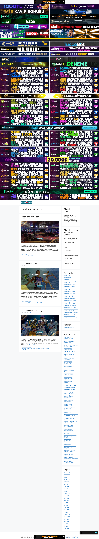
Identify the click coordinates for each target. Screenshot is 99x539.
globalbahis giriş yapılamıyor (68, 392)
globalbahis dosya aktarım (26, 348)
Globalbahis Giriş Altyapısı (69, 298)
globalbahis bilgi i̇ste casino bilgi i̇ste (69, 358)
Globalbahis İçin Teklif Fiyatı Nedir (35, 311)
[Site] (24, 69)
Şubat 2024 (66, 503)
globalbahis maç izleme (69, 407)
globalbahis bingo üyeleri (26, 302)
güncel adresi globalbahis (68, 457)
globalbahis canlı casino (67, 367)
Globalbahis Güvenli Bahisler (70, 284)
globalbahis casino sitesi (68, 377)
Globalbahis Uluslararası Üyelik (70, 317)
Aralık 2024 (66, 486)
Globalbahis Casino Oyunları (68, 373)
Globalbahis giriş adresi (69, 387)
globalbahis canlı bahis (68, 365)
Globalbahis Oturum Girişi (69, 316)
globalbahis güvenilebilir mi (68, 396)
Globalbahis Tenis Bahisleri (69, 291)
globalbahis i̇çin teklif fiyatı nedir (36, 348)
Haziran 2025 (67, 479)
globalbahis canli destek (68, 362)
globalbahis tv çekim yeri (67, 439)
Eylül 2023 (66, 512)
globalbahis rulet (66, 421)
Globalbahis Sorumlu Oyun (69, 289)
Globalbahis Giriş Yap (69, 389)
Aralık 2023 (66, 507)
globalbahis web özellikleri (67, 444)
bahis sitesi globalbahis (68, 338)
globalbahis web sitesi (67, 441)
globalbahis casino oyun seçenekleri (68, 374)
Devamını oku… (31, 251)
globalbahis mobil (67, 408)
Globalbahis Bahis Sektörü (69, 314)
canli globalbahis (67, 339)
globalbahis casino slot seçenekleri (68, 378)
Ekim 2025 (66, 475)
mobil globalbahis (67, 459)
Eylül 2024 (66, 491)
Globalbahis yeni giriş (68, 451)
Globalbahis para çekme (69, 415)
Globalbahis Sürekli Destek (69, 296)
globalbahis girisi (67, 382)
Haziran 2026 (67, 474)
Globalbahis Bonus (67, 359)
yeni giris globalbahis (68, 462)
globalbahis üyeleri (41, 302)
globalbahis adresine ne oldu (68, 348)
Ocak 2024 (66, 505)
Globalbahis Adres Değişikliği (70, 281)
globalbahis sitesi (73, 421)
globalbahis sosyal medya (68, 425)
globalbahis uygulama (33, 255)
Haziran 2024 (67, 496)
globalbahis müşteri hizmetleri (69, 409)
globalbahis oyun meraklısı (67, 412)
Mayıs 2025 (66, 481)
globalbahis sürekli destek (68, 430)
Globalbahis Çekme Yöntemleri (70, 302)
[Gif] (49, 96)
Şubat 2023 (66, 525)
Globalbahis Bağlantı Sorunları (70, 300)
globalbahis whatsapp (70, 446)
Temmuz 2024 (67, 495)
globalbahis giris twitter (68, 383)
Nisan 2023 (66, 521)
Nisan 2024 (66, 500)
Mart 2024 (66, 502)
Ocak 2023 (66, 526)
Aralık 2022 (66, 528)
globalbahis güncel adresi (69, 395)
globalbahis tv (67, 433)
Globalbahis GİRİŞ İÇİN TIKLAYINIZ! (49, 39)
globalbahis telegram (67, 431)
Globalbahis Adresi (68, 275)
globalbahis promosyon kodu (69, 419)
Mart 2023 (66, 523)
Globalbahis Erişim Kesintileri (70, 303)
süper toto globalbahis (41, 255)
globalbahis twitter (67, 440)
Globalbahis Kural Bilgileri (69, 295)
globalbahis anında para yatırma (68, 349)
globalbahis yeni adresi (69, 448)
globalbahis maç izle (68, 405)
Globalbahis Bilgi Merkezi (69, 282)
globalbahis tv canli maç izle (68, 436)
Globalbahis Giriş (67, 277)
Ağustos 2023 (67, 514)
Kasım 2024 (66, 488)
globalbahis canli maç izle (69, 363)
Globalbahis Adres (74, 345)
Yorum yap (24, 256)
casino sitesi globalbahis (69, 341)
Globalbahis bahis (69, 351)
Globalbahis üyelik (68, 454)
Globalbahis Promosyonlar (26, 254)
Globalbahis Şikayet (68, 455)
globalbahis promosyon (69, 418)
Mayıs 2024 (66, 498)
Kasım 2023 (66, 509)
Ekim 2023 (66, 510)
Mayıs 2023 (66, 519)
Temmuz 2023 (67, 516)
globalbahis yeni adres (68, 447)
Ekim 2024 (66, 489)
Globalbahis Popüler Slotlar (69, 293)
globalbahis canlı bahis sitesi (68, 366)
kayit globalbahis (75, 458)
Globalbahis (66, 279)
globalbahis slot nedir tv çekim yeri (68, 422)
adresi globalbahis (67, 337)
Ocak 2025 (66, 484)
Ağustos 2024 (67, 493)
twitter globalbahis (68, 461)
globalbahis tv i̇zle (67, 437)
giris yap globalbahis (67, 345)
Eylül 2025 (66, 477)
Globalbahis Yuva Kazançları (70, 288)
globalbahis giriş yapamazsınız (68, 390)
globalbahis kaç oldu (25, 255)
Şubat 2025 (66, 482)
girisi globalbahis (67, 343)
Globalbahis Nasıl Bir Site (69, 411)
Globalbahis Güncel (69, 393)
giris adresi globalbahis (68, 342)
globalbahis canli (68, 361)
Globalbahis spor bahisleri (68, 426)
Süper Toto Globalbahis (30, 217)
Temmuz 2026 (67, 472)
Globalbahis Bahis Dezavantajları (71, 309)
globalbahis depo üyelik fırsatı (68, 381)
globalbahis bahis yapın (67, 355)
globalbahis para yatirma (71, 414)
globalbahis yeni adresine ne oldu (69, 450)
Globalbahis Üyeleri (29, 264)
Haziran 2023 (67, 518)
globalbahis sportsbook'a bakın (68, 429)
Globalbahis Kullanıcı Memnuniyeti (71, 312)
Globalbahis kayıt (67, 401)
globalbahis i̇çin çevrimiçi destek (68, 400)
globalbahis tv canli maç (70, 435)
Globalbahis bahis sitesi (69, 354)
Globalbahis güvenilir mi (68, 397)
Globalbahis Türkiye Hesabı (69, 286)
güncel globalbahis (67, 458)
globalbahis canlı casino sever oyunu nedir (69, 370)
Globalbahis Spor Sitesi (69, 310)
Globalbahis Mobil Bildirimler (70, 305)
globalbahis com (68, 379)
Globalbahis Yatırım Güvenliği (70, 307)
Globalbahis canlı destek (70, 371)
